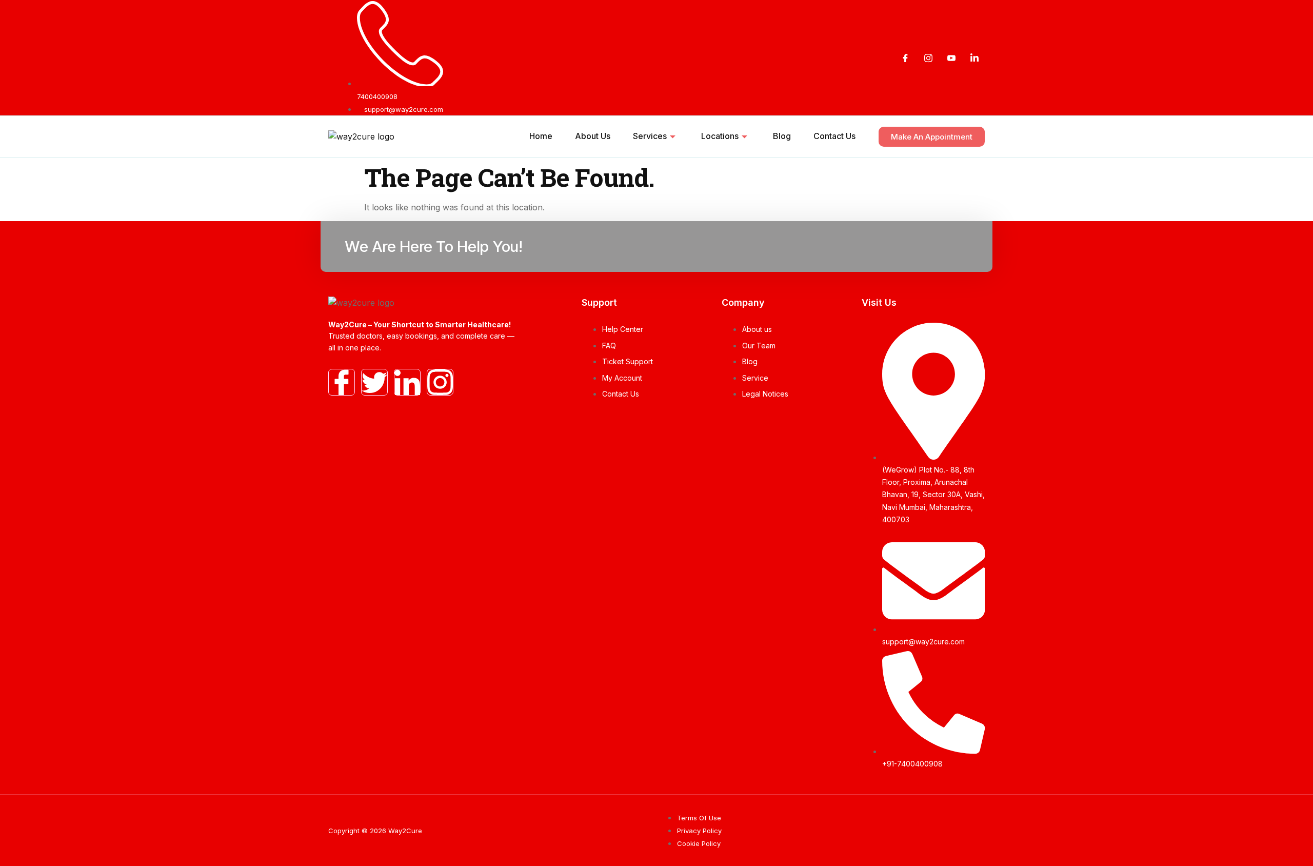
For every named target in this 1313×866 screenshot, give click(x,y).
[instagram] (928, 58)
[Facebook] (905, 58)
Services (650, 136)
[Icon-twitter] (374, 382)
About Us (592, 136)
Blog (782, 136)
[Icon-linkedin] (407, 382)
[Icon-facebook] (341, 382)
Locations (720, 136)
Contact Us (834, 136)
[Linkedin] (974, 58)
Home (540, 136)
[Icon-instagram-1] (440, 382)
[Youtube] (951, 58)
